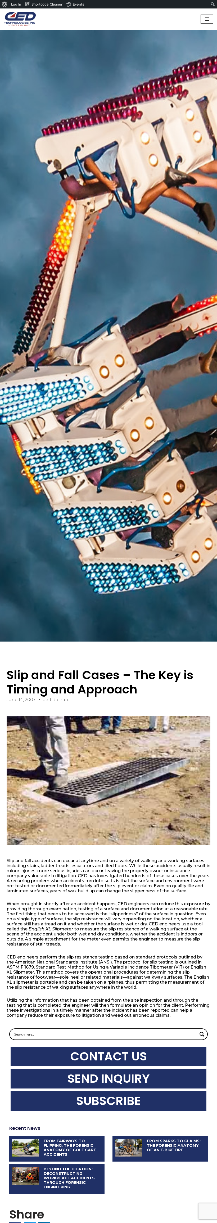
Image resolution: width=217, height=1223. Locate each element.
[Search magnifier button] (202, 1034)
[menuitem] (4, 4)
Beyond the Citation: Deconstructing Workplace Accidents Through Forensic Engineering (69, 1178)
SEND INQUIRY (108, 1078)
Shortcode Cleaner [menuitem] (46, 4)
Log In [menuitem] (16, 4)
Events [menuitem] (78, 4)
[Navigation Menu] (207, 19)
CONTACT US (108, 1056)
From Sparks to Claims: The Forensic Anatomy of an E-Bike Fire (174, 1145)
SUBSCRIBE (108, 1100)
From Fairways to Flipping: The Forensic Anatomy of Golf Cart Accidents (70, 1148)
